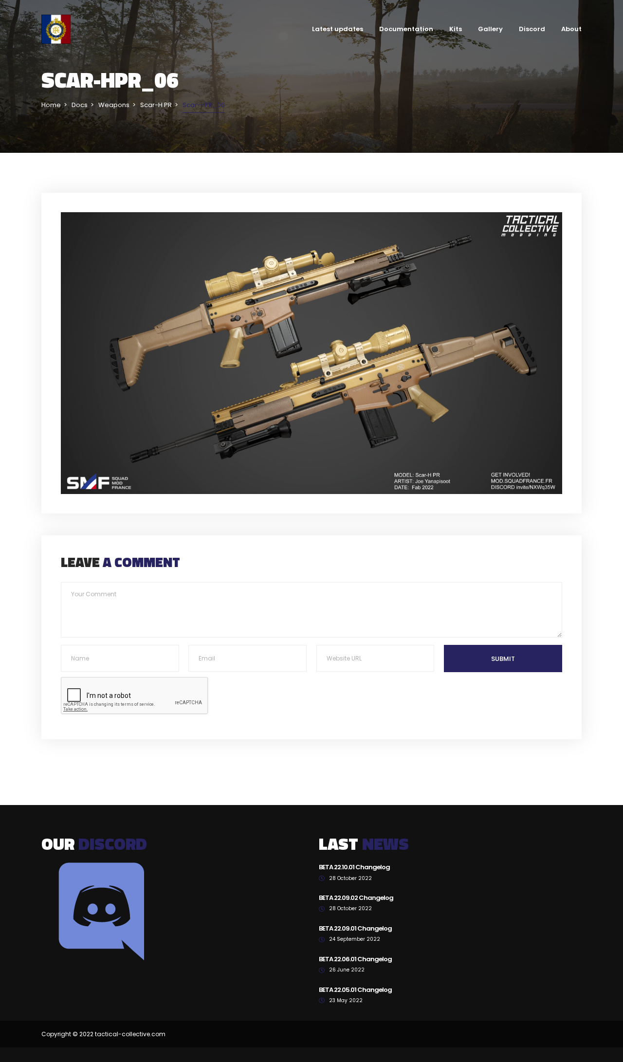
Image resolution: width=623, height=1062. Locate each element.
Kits (455, 29)
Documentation (406, 29)
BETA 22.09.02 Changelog (356, 897)
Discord (532, 29)
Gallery (490, 29)
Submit (503, 658)
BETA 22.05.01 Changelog (355, 989)
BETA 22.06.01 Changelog (355, 959)
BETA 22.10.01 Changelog (354, 867)
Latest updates (337, 29)
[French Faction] (56, 29)
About (571, 29)
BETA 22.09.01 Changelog (355, 928)
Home (51, 105)
